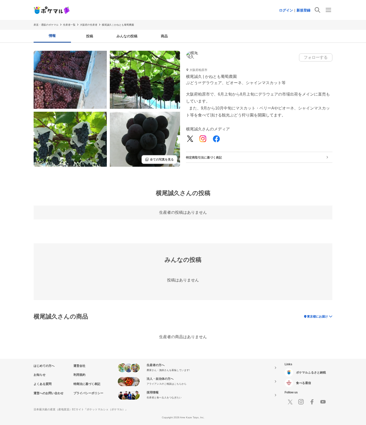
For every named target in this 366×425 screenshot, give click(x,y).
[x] (190, 139)
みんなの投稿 (127, 36)
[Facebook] (216, 139)
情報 (52, 36)
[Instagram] (203, 139)
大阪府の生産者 (88, 24)
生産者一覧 (69, 24)
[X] (290, 401)
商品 (164, 36)
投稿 (89, 36)
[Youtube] (322, 401)
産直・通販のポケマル (46, 24)
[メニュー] (328, 10)
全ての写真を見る (159, 159)
